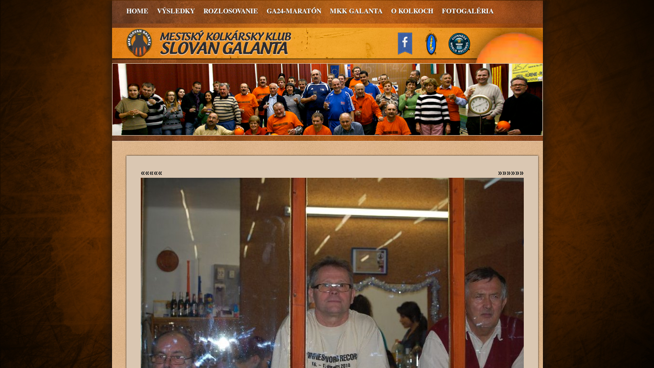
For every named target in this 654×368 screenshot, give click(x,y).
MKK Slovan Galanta (209, 43)
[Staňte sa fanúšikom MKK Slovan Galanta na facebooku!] (409, 52)
